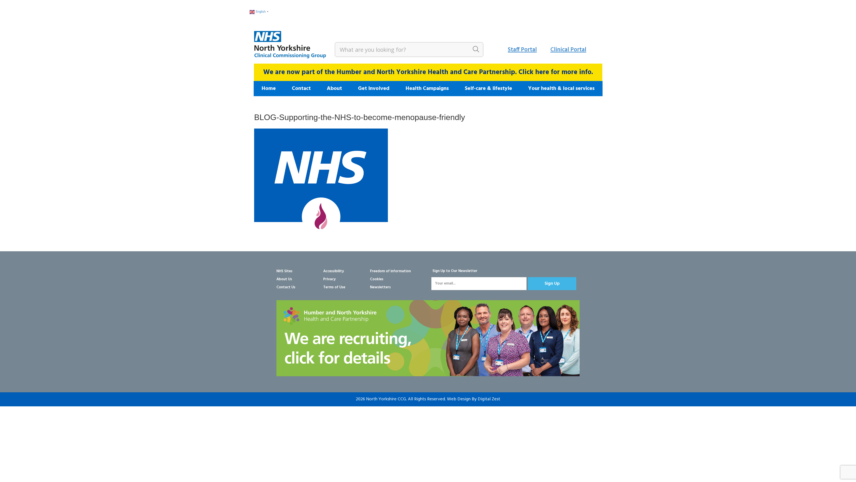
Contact (301, 88)
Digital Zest (489, 399)
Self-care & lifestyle (488, 88)
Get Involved (373, 88)
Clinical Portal (568, 49)
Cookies (376, 279)
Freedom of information (390, 271)
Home (268, 88)
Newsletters (380, 287)
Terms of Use (334, 287)
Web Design (459, 399)
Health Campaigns (427, 88)
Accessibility (333, 271)
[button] (552, 283)
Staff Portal (522, 49)
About (334, 88)
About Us (284, 279)
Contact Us (285, 287)
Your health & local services (561, 88)
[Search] (476, 49)
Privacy (329, 279)
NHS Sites (284, 271)
